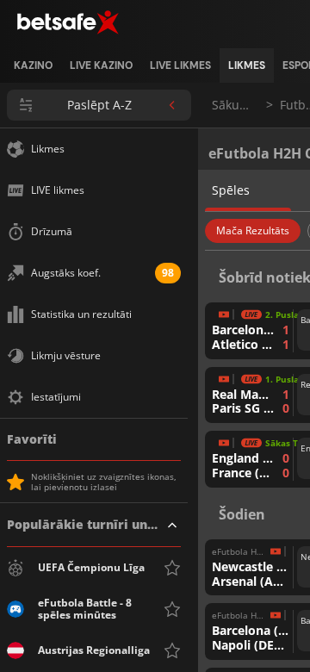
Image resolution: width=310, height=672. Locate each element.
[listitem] (33, 65)
